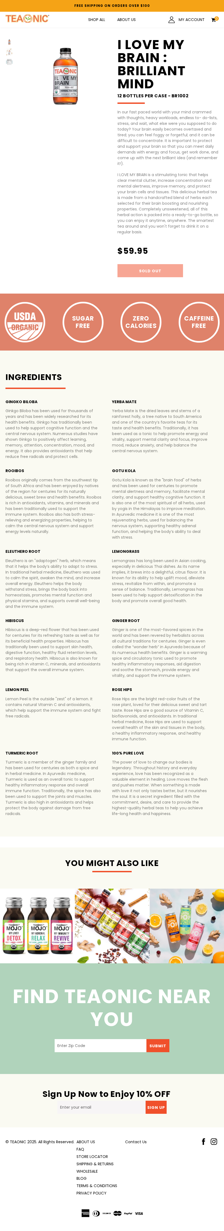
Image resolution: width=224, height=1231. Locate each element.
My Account (191, 19)
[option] (37, 926)
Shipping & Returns (95, 1164)
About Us (126, 19)
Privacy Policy (91, 1193)
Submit (157, 1046)
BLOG (81, 1178)
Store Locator (92, 1156)
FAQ (80, 1149)
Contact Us (136, 1142)
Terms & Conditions (96, 1185)
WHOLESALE (87, 1171)
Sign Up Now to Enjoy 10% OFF (106, 1094)
